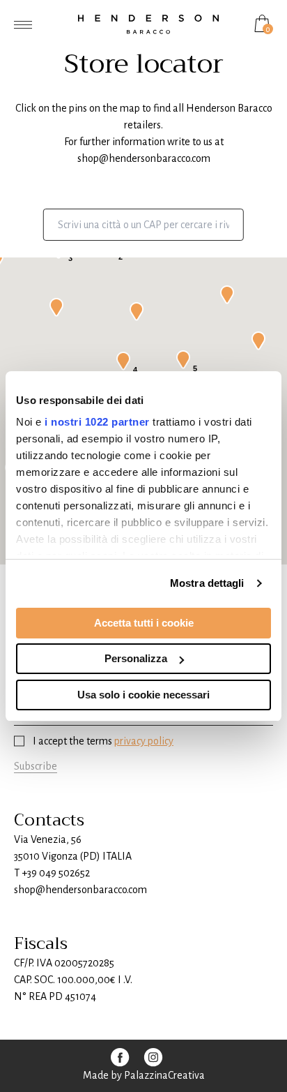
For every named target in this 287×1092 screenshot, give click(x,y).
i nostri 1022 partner (97, 422)
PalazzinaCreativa (164, 1075)
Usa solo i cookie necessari (143, 695)
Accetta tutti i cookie (144, 623)
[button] (56, 307)
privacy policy (143, 741)
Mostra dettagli (207, 583)
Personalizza (135, 658)
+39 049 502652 (56, 872)
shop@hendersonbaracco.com (143, 158)
